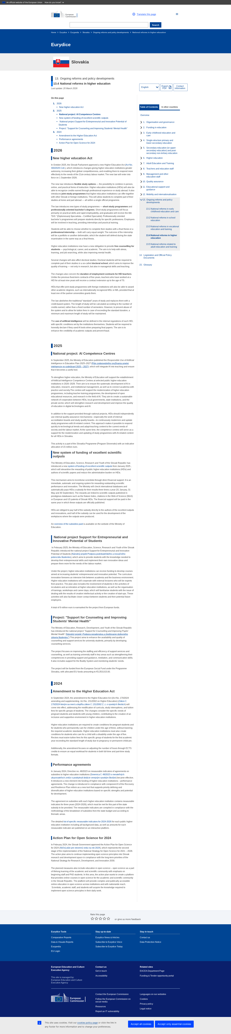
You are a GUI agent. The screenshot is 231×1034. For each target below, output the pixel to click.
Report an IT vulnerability (107, 1011)
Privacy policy (146, 1004)
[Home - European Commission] (82, 14)
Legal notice (145, 1009)
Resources (100, 1006)
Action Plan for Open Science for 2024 (77, 143)
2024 (59, 132)
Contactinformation (180, 87)
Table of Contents (149, 107)
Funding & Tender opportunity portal (157, 976)
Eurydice (63, 32)
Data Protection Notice (150, 942)
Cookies (144, 999)
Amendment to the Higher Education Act (78, 135)
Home (53, 32)
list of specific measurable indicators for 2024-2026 (87, 821)
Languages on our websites (153, 994)
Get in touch (101, 971)
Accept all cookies (141, 1024)
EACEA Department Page (152, 971)
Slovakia (86, 32)
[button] (177, 14)
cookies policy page (87, 1022)
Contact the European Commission (112, 994)
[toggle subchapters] (140, 122)
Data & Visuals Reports (62, 942)
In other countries (169, 107)
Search (155, 25)
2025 (59, 111)
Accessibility (101, 976)
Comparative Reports (61, 937)
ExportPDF (165, 87)
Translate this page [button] (146, 14)
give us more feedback (129, 919)
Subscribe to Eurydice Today (109, 946)
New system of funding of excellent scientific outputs (84, 118)
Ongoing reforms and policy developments (111, 32)
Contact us (145, 937)
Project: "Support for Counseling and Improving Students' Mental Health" (93, 128)
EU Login (55, 951)
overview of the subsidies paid (68, 524)
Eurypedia (74, 32)
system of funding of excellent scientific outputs (90, 466)
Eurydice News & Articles (107, 937)
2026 (59, 103)
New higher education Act (71, 107)
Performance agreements (71, 139)
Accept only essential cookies (174, 1024)
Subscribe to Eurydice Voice (108, 942)
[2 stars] (94, 918)
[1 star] (92, 918)
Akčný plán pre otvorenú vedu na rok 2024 (80, 848)
